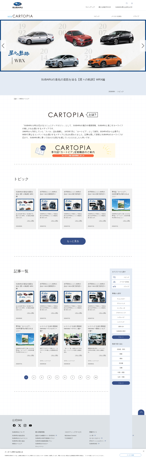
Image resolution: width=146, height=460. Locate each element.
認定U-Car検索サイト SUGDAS (45, 435)
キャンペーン (39, 446)
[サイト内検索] (127, 3)
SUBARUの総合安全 (18, 435)
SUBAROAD (93, 443)
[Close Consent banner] (143, 451)
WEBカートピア (17, 443)
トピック (97, 16)
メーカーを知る (116, 16)
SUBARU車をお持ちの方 (123, 7)
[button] (3, 45)
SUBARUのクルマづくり (19, 438)
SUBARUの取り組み (18, 441)
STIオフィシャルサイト (96, 441)
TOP (15, 98)
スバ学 (91, 435)
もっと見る (73, 241)
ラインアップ (90, 7)
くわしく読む (30, 220)
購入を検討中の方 (105, 7)
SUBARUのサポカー (41, 443)
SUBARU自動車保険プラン (43, 441)
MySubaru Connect (70, 435)
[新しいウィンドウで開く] (14, 426)
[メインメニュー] (132, 3)
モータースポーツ (94, 438)
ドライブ (136, 16)
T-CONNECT (69, 438)
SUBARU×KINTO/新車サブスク (45, 438)
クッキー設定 (130, 455)
